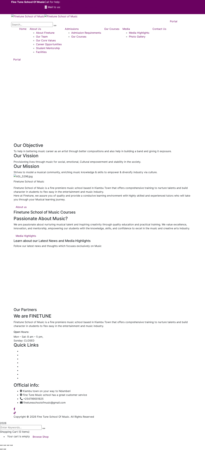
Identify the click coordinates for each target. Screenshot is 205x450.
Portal (17, 59)
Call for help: (52, 2)
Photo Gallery (28, 374)
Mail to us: (54, 7)
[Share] (8, 445)
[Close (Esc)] (11, 445)
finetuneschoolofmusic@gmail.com (82, 7)
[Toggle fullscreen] (4, 445)
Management (28, 362)
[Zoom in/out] (1, 445)
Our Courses (27, 358)
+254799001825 (71, 2)
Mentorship (27, 366)
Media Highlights (30, 370)
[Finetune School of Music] (27, 16)
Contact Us (27, 378)
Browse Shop (41, 436)
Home (23, 351)
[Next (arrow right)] (4, 449)
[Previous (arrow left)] (1, 449)
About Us (25, 355)
